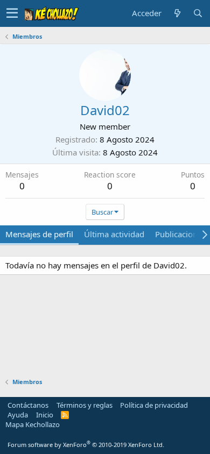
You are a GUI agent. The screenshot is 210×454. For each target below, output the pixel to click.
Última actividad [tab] (114, 234)
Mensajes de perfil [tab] (39, 234)
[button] (12, 13)
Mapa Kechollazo (32, 424)
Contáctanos (28, 405)
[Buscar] (197, 13)
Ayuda (18, 415)
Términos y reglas (85, 405)
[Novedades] (177, 13)
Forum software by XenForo (86, 445)
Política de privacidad (154, 405)
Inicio (44, 415)
